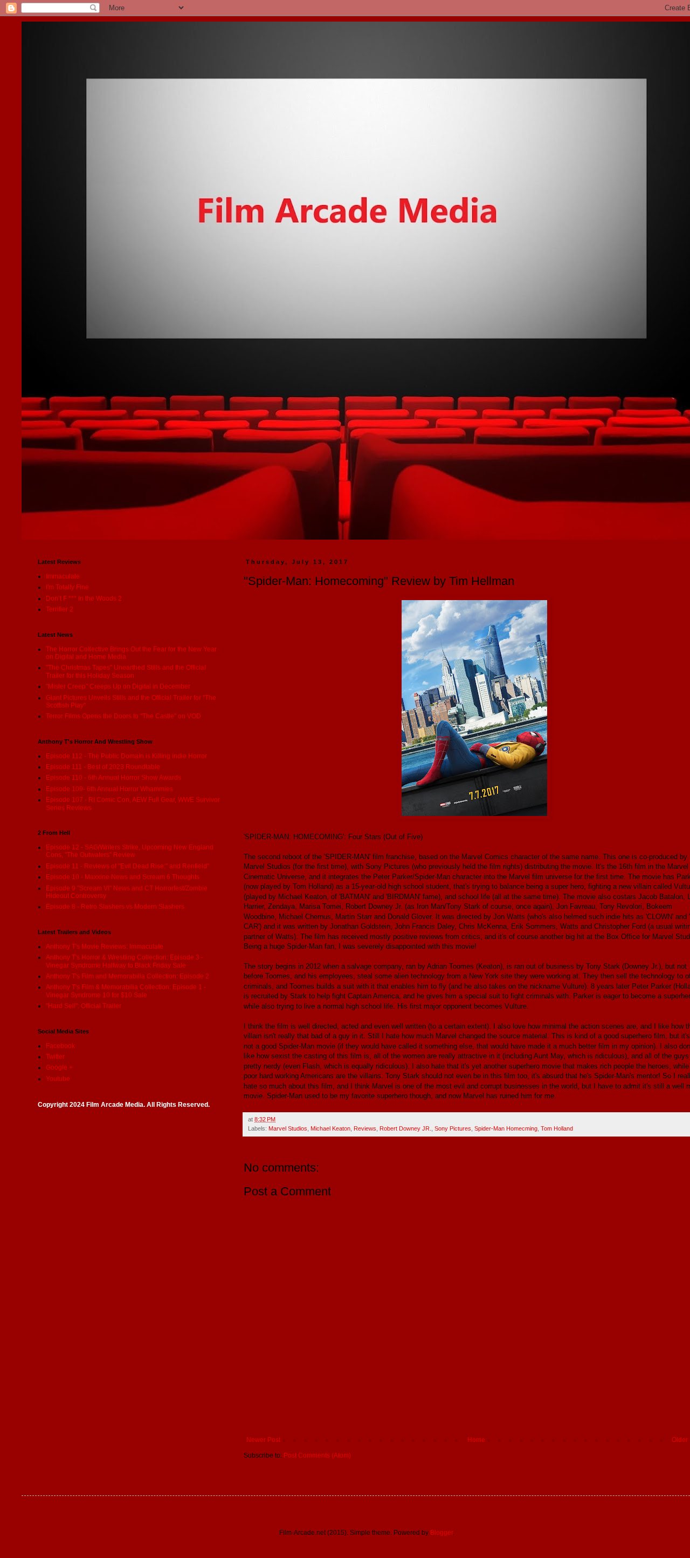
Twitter (55, 1056)
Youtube (58, 1079)
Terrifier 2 (59, 609)
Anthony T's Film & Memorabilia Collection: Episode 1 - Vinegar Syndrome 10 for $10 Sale (126, 990)
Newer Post (263, 1440)
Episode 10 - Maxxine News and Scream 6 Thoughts (122, 877)
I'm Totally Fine (67, 587)
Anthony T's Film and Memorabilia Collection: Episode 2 (127, 976)
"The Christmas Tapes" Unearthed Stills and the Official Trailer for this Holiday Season (126, 671)
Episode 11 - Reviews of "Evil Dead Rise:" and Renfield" (127, 866)
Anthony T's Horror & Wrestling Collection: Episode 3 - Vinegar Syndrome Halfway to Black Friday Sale (124, 961)
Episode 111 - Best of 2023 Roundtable (103, 767)
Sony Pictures (452, 1128)
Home (476, 1440)
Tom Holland (557, 1128)
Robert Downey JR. (405, 1128)
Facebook (60, 1046)
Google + (59, 1067)
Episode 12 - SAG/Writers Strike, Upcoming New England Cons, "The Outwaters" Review (129, 851)
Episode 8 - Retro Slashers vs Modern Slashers (115, 906)
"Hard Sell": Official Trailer (83, 1006)
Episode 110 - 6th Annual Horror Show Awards (113, 777)
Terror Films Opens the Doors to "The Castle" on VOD (123, 716)
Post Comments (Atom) (317, 1455)
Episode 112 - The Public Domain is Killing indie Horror (126, 756)
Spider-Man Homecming (505, 1128)
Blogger (441, 1532)
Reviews (365, 1128)
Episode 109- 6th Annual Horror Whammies (109, 789)
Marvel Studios (287, 1128)
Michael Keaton (330, 1128)
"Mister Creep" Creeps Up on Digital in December (118, 686)
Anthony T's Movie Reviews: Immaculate (104, 946)
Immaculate (63, 576)
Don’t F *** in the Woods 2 (84, 598)
